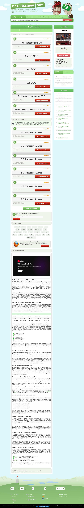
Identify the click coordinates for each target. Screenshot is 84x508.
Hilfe (29, 500)
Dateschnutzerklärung (44, 506)
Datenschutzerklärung (32, 499)
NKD (47, 232)
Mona (15, 392)
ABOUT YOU (17, 226)
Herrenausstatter (17, 232)
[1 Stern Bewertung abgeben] (60, 49)
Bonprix (46, 226)
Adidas (23, 226)
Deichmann (30, 229)
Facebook (16, 456)
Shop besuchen (63, 55)
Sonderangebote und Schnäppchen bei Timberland (63, 123)
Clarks (17, 229)
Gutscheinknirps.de (63, 496)
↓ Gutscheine (15, 30)
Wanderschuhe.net (67, 75)
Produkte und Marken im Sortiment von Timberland (64, 111)
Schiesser (35, 226)
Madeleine (37, 232)
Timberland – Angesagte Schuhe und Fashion (64, 107)
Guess (45, 229)
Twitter (15, 457)
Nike (43, 232)
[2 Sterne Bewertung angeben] (62, 49)
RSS (45, 496)
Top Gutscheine (67, 72)
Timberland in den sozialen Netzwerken (63, 138)
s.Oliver (20, 234)
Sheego (14, 234)
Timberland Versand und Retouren (64, 130)
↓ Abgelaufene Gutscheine (26, 30)
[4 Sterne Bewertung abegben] (65, 49)
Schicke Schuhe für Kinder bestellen (63, 119)
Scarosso (64, 79)
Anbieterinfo (60, 99)
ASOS (29, 226)
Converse (23, 229)
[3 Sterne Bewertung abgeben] (63, 49)
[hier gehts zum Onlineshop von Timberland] (64, 38)
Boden (40, 226)
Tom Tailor (32, 234)
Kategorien (14, 500)
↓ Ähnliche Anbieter (46, 30)
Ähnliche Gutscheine (57, 72)
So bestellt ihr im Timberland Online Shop (63, 127)
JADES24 (31, 232)
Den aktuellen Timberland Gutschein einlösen (63, 115)
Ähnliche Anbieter (61, 96)
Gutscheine (60, 93)
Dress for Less (38, 229)
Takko (26, 234)
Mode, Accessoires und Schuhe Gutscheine (64, 84)
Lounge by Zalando (31, 237)
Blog (13, 502)
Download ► (45, 245)
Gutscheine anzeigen (42, 100)
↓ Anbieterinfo (37, 30)
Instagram (16, 460)
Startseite (14, 496)
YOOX (48, 234)
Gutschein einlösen (42, 46)
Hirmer (25, 232)
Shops (13, 499)
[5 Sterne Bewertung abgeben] (66, 49)
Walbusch (38, 234)
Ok (37, 506)
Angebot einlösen (42, 60)
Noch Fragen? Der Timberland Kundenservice (64, 134)
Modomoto (49, 391)
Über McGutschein (31, 496)
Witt (43, 234)
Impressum (30, 497)
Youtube (16, 458)
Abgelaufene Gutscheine (62, 103)
